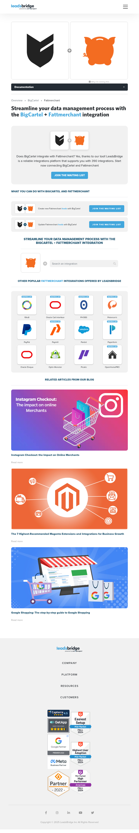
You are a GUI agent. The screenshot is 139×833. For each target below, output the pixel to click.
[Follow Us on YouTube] (80, 813)
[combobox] (84, 263)
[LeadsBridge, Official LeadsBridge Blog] (24, 6)
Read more (17, 462)
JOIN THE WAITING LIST (69, 175)
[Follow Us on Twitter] (92, 813)
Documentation (24, 87)
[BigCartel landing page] (40, 50)
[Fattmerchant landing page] (99, 50)
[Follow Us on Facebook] (46, 813)
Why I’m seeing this (100, 82)
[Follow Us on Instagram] (57, 813)
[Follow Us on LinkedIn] (68, 813)
